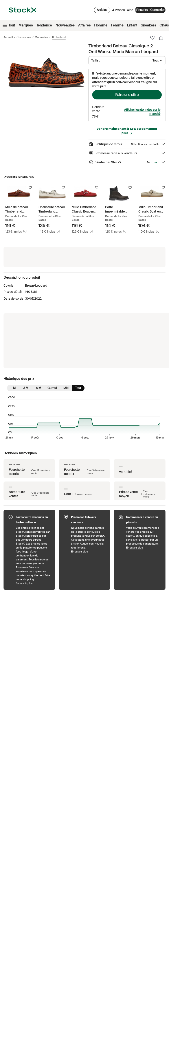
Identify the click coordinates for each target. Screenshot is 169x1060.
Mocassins (41, 37)
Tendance (44, 25)
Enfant (132, 25)
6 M (38, 388)
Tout (11, 25)
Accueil (8, 37)
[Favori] (152, 37)
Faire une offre (127, 94)
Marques (25, 25)
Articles (102, 10)
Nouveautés (65, 25)
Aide (130, 10)
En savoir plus (33, 583)
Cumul (52, 388)
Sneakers (148, 25)
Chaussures (24, 37)
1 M (13, 388)
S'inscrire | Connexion (150, 10)
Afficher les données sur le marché (142, 112)
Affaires (84, 25)
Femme (117, 25)
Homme (100, 25)
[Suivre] (30, 187)
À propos (118, 11)
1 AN (65, 388)
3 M (25, 388)
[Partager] (161, 37)
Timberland (59, 37)
